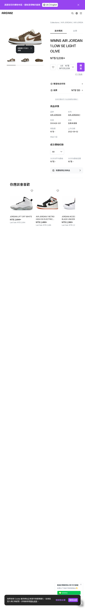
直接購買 (59, 31)
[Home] (7, 13)
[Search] (72, 13)
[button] (77, 13)
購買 (81, 67)
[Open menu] (81, 13)
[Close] (31, 48)
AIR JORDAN (66, 22)
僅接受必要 (61, 600)
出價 (75, 31)
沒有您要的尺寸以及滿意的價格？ (66, 99)
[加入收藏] (53, 67)
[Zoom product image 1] (25, 35)
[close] (78, 5)
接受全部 (73, 600)
